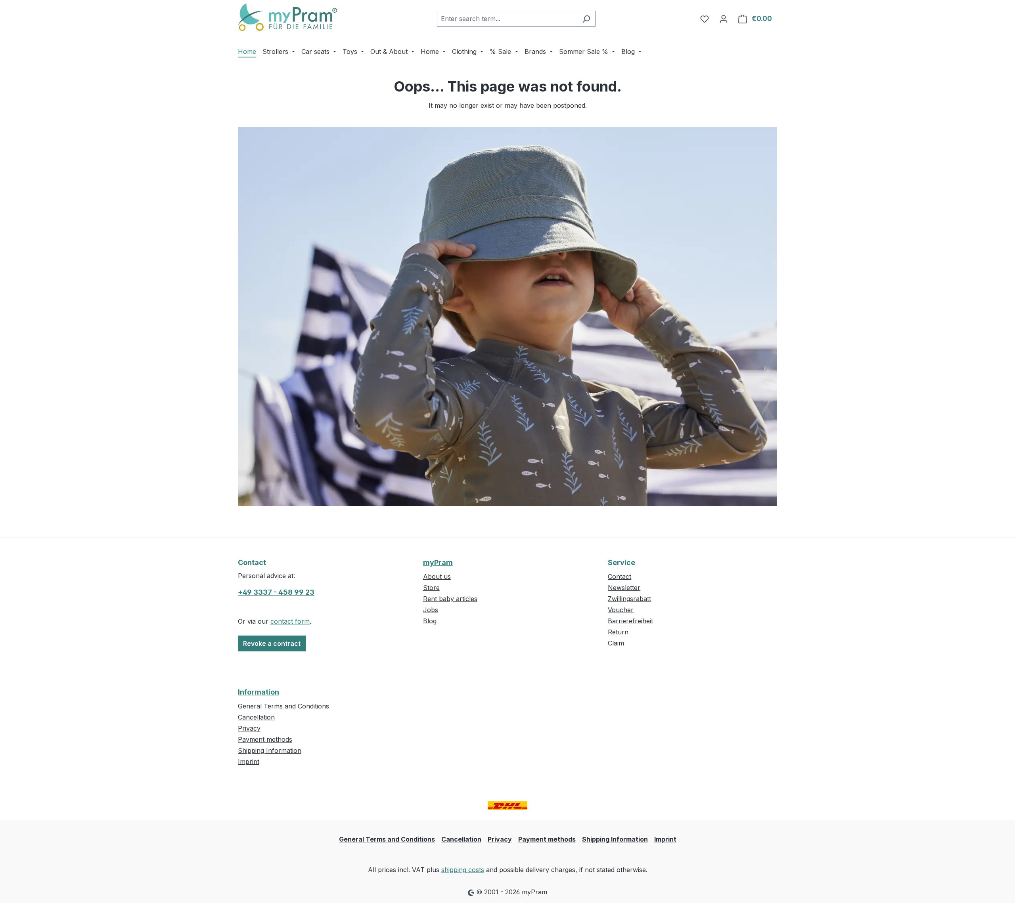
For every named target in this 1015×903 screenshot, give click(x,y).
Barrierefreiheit (630, 621)
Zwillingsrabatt (629, 599)
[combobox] (507, 19)
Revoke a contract (272, 643)
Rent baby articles (450, 599)
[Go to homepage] (287, 17)
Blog (430, 621)
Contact (619, 576)
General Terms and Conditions (283, 706)
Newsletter (624, 588)
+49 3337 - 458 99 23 (276, 592)
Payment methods (265, 739)
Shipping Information (269, 750)
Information (258, 692)
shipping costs (462, 870)
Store (431, 588)
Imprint (248, 762)
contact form (290, 621)
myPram (438, 562)
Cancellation (256, 717)
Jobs (430, 610)
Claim (616, 643)
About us (437, 576)
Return (618, 632)
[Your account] (723, 19)
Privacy (249, 728)
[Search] (586, 19)
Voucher (621, 610)
